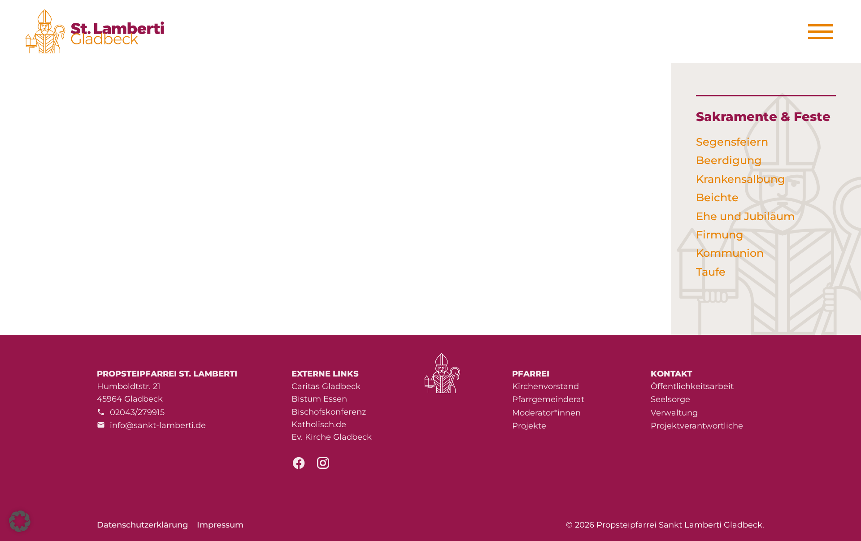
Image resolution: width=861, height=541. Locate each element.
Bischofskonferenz (328, 412)
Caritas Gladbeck (326, 386)
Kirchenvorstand (545, 386)
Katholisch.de (318, 424)
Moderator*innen (546, 413)
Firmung (720, 234)
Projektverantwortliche (697, 426)
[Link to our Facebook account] (298, 466)
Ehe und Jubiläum (745, 216)
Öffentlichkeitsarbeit (692, 386)
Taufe (711, 271)
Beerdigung (729, 160)
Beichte (717, 197)
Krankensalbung (740, 179)
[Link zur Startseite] (99, 31)
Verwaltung (674, 413)
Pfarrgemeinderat (548, 399)
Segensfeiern (732, 141)
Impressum (220, 525)
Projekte (529, 426)
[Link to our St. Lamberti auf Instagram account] (323, 466)
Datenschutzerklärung (142, 525)
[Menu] (823, 31)
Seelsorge (670, 399)
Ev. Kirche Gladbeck (331, 437)
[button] (19, 521)
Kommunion (730, 253)
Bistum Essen (319, 399)
